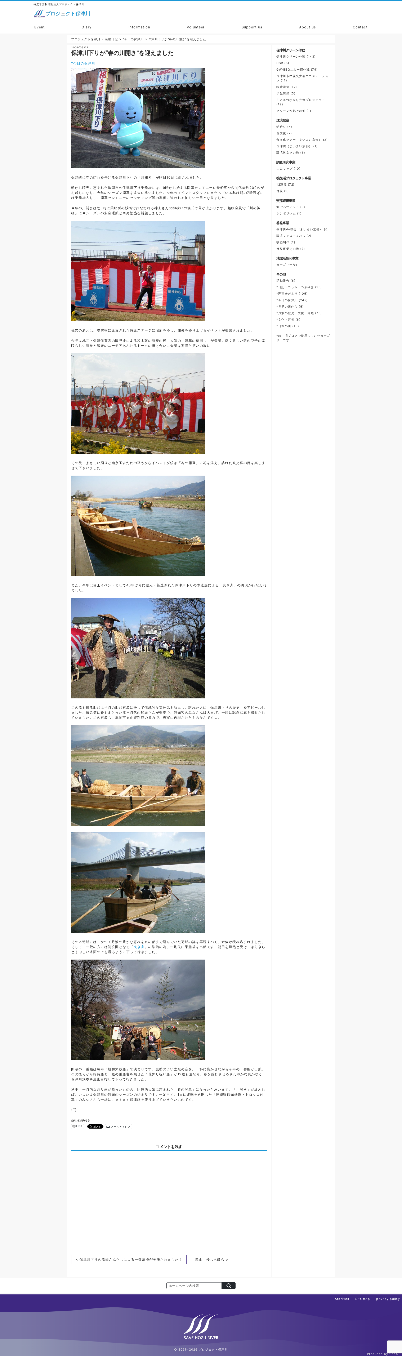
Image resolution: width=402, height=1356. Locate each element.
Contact (360, 27)
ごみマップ (284, 168)
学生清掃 (282, 93)
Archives (342, 1299)
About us (307, 27)
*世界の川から (287, 306)
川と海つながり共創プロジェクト (300, 100)
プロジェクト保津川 (213, 1349)
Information (139, 27)
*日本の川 (283, 326)
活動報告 (282, 280)
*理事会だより (287, 293)
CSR (279, 63)
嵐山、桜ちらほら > (211, 1259)
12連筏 (281, 184)
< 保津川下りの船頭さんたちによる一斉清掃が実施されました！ (129, 1259)
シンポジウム (286, 213)
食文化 (281, 133)
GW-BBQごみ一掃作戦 (293, 69)
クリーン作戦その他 (291, 110)
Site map (362, 1299)
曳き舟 (139, 947)
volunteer (196, 27)
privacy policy (388, 1299)
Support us (252, 27)
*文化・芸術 (285, 319)
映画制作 (282, 242)
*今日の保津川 (83, 63)
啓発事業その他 (287, 248)
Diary (87, 27)
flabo (393, 1354)
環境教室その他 (287, 152)
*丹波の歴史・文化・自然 (295, 313)
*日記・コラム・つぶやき (295, 287)
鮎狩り (281, 126)
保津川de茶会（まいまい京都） (299, 229)
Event (39, 27)
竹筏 (279, 191)
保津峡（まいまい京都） (294, 146)
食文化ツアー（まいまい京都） (299, 139)
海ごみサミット (287, 207)
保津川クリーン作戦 (291, 56)
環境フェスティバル (291, 235)
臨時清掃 (282, 87)
